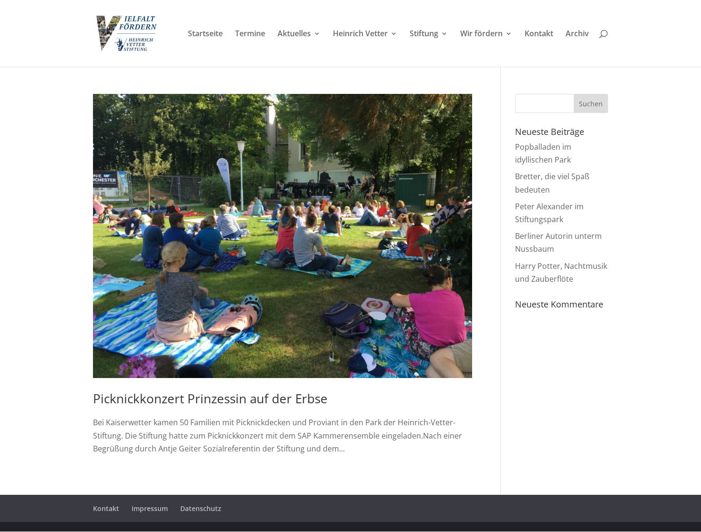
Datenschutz (200, 508)
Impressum (150, 508)
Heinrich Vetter (360, 34)
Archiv (577, 34)
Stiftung (424, 34)
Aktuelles (294, 34)
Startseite (205, 34)
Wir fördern (481, 34)
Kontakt (539, 34)
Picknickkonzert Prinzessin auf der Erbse (210, 398)
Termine (250, 34)
